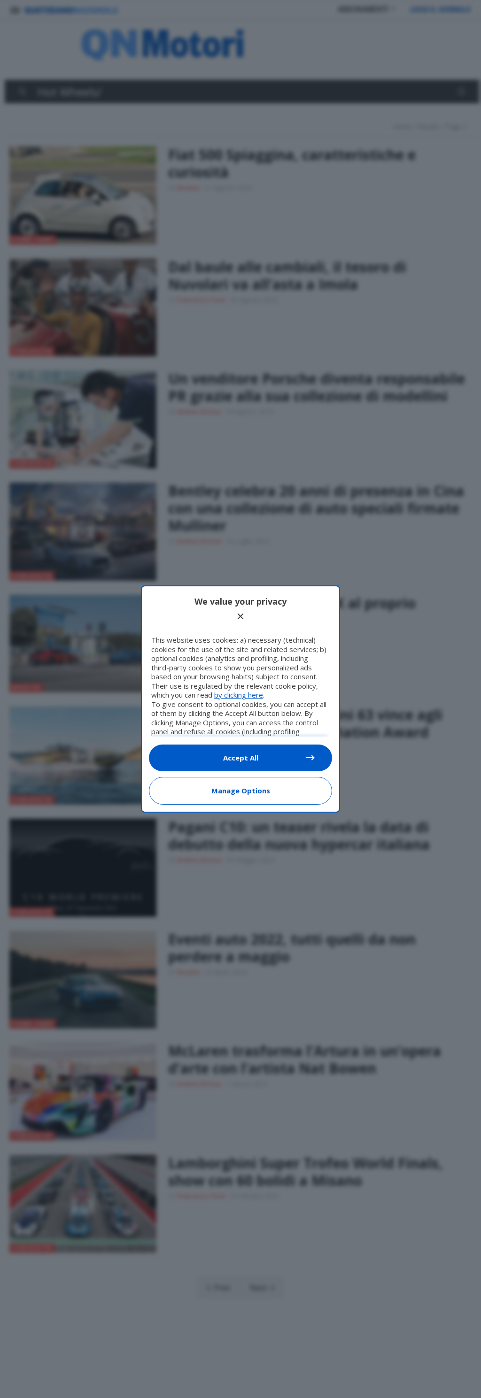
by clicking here (238, 694)
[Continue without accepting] (240, 616)
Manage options (240, 790)
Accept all (240, 757)
